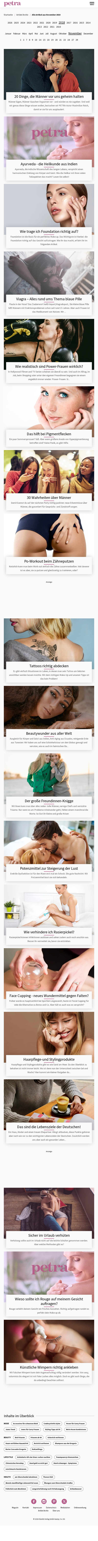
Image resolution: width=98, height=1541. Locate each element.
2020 (48, 22)
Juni (42, 33)
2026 (10, 22)
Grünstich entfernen (56, 1437)
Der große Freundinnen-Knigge (49, 800)
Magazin (15, 1507)
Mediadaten (65, 1507)
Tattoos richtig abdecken (49, 665)
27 (73, 39)
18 (48, 39)
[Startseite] (12, 4)
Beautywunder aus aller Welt (49, 733)
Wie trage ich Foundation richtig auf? (49, 231)
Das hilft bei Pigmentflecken (49, 433)
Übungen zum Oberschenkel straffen (58, 1483)
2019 (54, 22)
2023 (29, 22)
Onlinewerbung (80, 1507)
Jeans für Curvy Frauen (30, 1429)
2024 (22, 22)
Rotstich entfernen (41, 1443)
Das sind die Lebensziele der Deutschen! (49, 1126)
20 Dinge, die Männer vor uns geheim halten (49, 96)
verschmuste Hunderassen (16, 1469)
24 (69, 39)
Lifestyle (8, 1457)
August (53, 33)
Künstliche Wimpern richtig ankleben (49, 1367)
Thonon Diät (48, 1477)
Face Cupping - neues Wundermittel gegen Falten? (49, 995)
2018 (62, 22)
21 (60, 39)
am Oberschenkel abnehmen (26, 1477)
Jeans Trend (10, 1429)
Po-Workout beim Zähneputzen (49, 561)
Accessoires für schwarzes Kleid (25, 1424)
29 (77, 39)
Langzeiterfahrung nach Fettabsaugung (48, 1489)
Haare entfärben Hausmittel (17, 1443)
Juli (46, 33)
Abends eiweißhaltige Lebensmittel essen (22, 1483)
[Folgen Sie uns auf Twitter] (64, 1501)
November (75, 33)
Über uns (56, 1510)
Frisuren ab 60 (36, 1437)
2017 (69, 22)
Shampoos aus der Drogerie (66, 1443)
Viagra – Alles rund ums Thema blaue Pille (49, 298)
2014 (88, 22)
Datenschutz (51, 1507)
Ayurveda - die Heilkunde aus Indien (49, 163)
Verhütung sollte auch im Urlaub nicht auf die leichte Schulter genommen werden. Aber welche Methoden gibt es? (49, 1242)
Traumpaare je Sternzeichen (67, 1457)
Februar (16, 33)
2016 (75, 22)
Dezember (88, 33)
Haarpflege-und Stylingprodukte (49, 1059)
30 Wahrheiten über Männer (49, 497)
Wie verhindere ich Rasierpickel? (49, 932)
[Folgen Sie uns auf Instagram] (44, 1501)
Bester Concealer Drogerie (16, 1449)
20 (56, 39)
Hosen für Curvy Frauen (75, 1424)
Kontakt (25, 1507)
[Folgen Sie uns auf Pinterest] (54, 1501)
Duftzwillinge (37, 1449)
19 (52, 39)
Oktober (63, 33)
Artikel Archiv (43, 1510)
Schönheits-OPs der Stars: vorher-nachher (33, 1457)
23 (64, 39)
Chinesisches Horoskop (15, 1463)
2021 (42, 22)
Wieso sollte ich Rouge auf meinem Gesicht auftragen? (49, 1301)
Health (7, 1477)
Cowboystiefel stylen (52, 1424)
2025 (16, 22)
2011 (52, 26)
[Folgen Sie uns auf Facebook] (33, 1501)
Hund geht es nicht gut (38, 1463)
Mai (36, 33)
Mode (6, 1423)
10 (36, 39)
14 (40, 39)
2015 (81, 22)
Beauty (7, 1437)
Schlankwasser (76, 1489)
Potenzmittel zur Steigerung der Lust (49, 868)
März (24, 33)
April (31, 33)
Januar (8, 33)
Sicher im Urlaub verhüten (49, 1235)
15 (44, 39)
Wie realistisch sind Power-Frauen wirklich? (49, 366)
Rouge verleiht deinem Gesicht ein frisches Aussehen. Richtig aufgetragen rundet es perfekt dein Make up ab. (49, 1310)
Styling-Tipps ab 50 (52, 1429)
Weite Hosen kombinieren (76, 1429)
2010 (58, 26)
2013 (39, 26)
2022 (35, 22)
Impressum (37, 1507)
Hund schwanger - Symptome (65, 1463)
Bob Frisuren (20, 1437)
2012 (46, 26)
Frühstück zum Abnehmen (16, 1489)
